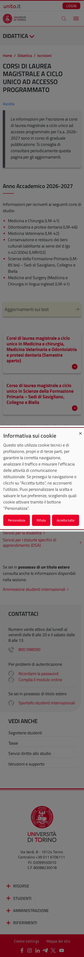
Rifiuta (41, 520)
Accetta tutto (65, 520)
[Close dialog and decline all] (80, 431)
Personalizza (16, 520)
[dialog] (42, 478)
